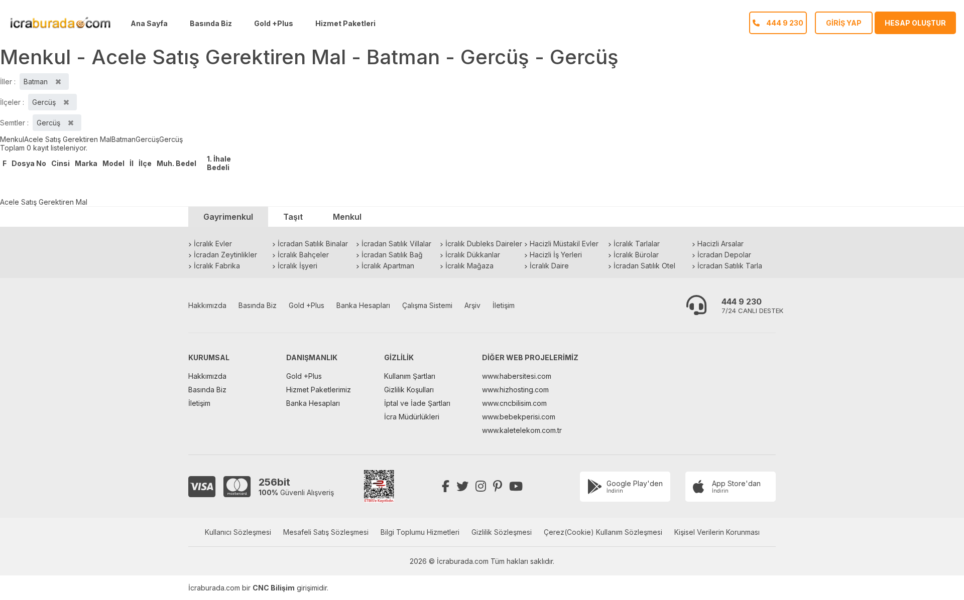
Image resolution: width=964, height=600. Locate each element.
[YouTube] (516, 486)
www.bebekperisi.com (518, 416)
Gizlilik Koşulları (409, 389)
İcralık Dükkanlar (472, 254)
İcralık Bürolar (636, 254)
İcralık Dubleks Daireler (483, 243)
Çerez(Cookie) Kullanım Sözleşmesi (603, 532)
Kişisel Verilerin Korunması (717, 532)
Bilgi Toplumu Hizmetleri (420, 532)
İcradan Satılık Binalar (313, 243)
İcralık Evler (213, 243)
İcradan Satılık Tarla (729, 265)
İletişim (504, 305)
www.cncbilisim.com (514, 403)
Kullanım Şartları (409, 376)
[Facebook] (445, 486)
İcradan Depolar (724, 254)
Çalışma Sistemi (427, 305)
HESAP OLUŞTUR (915, 23)
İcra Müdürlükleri (411, 416)
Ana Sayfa (149, 23)
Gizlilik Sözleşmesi (501, 532)
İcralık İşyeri (297, 265)
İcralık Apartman (388, 265)
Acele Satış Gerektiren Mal (67, 139)
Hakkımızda (207, 305)
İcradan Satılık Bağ (392, 254)
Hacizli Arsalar (720, 243)
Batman (123, 139)
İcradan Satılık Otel (644, 265)
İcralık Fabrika (217, 265)
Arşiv (472, 305)
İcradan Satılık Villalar (396, 243)
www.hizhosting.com (515, 389)
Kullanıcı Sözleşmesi (238, 532)
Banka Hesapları (363, 305)
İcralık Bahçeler (303, 254)
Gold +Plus (273, 23)
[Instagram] (480, 486)
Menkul (12, 139)
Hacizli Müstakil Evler (564, 243)
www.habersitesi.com (516, 376)
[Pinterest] (497, 486)
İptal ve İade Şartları (417, 403)
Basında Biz (211, 23)
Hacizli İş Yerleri (556, 254)
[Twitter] (462, 486)
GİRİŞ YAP (844, 23)
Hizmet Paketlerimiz (318, 389)
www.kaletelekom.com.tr (522, 430)
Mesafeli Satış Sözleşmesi (326, 532)
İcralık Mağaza (469, 265)
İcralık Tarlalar (637, 243)
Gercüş (147, 139)
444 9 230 (741, 301)
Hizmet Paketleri (345, 23)
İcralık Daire (549, 265)
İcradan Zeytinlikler (225, 254)
